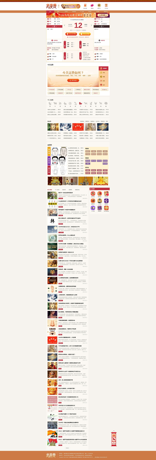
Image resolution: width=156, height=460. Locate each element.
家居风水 (82, 121)
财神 (60, 368)
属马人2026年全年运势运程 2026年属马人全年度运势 (85, 114)
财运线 (87, 173)
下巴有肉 (88, 154)
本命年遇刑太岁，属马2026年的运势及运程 (69, 112)
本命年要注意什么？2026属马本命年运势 (101, 112)
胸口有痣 (105, 160)
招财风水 (87, 121)
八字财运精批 (51, 93)
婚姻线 (87, 170)
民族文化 (60, 206)
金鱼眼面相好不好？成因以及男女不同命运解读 (74, 163)
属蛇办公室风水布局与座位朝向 (53, 133)
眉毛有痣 (88, 160)
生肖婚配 (60, 215)
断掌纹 (99, 173)
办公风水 (98, 121)
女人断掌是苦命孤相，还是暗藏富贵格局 (74, 148)
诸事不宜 (96, 29)
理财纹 (105, 173)
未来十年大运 (69, 93)
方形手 (105, 170)
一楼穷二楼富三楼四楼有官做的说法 (101, 135)
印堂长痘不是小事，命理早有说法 (74, 160)
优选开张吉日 (78, 93)
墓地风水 (103, 121)
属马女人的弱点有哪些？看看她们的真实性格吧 (53, 114)
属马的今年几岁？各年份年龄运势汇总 (85, 112)
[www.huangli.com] (58, 6)
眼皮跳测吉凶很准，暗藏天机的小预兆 (74, 165)
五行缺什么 (104, 89)
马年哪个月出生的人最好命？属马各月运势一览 (85, 109)
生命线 (99, 170)
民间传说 (60, 240)
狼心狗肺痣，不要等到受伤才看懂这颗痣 (74, 155)
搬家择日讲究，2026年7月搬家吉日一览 (53, 135)
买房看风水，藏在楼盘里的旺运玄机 (69, 133)
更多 (107, 121)
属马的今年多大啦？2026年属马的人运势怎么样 (101, 114)
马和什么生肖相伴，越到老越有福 (53, 109)
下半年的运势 (51, 89)
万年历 (60, 411)
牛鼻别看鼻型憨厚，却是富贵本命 (74, 153)
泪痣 (88, 163)
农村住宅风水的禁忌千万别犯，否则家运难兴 (101, 138)
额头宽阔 (99, 151)
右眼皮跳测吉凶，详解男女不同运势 (74, 158)
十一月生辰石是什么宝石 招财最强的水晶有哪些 (53, 138)
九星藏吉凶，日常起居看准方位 (85, 138)
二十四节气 (61, 232)
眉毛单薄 (94, 154)
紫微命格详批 (87, 93)
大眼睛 (93, 151)
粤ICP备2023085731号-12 (88, 457)
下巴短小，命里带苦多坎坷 (74, 171)
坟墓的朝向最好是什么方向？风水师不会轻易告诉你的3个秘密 (69, 138)
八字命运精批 (60, 89)
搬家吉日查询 (87, 89)
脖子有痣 (105, 163)
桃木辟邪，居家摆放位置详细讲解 (85, 135)
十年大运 (69, 89)
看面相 (60, 334)
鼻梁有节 (88, 151)
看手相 (60, 283)
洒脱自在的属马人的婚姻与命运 (101, 109)
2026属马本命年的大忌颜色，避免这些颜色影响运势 (69, 114)
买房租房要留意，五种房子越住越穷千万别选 (101, 133)
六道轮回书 (60, 93)
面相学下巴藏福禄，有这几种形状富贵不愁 (74, 168)
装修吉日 (96, 93)
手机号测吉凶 (96, 89)
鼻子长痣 (99, 160)
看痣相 (60, 317)
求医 (48, 29)
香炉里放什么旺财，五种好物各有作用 (69, 135)
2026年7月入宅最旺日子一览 (85, 133)
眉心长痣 (94, 160)
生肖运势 (60, 198)
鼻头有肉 (99, 154)
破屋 (52, 29)
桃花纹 (93, 173)
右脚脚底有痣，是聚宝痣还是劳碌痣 (74, 150)
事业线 (93, 170)
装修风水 (92, 121)
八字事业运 (78, 89)
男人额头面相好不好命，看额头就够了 (74, 173)
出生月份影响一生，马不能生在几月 (53, 112)
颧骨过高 (105, 154)
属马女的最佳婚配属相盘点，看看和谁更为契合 (69, 109)
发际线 (105, 151)
